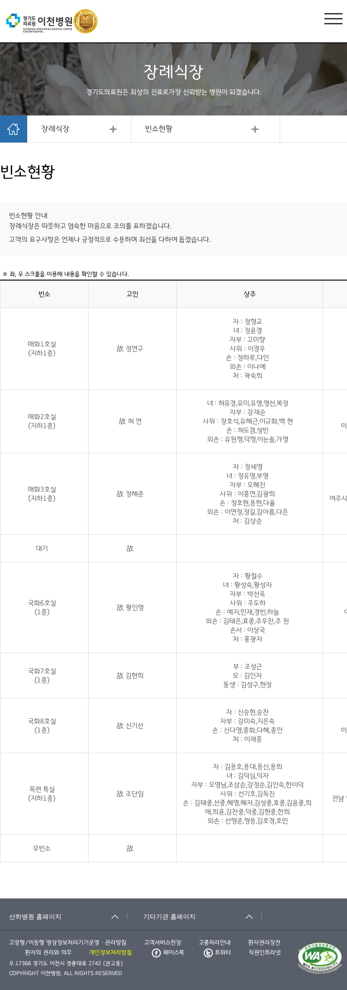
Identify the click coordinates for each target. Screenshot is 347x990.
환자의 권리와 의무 (48, 952)
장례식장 (55, 129)
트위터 (223, 952)
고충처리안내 (214, 942)
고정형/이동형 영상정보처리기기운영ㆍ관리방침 (68, 942)
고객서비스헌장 (162, 942)
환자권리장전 (264, 942)
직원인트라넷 (265, 952)
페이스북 (173, 952)
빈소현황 (159, 129)
